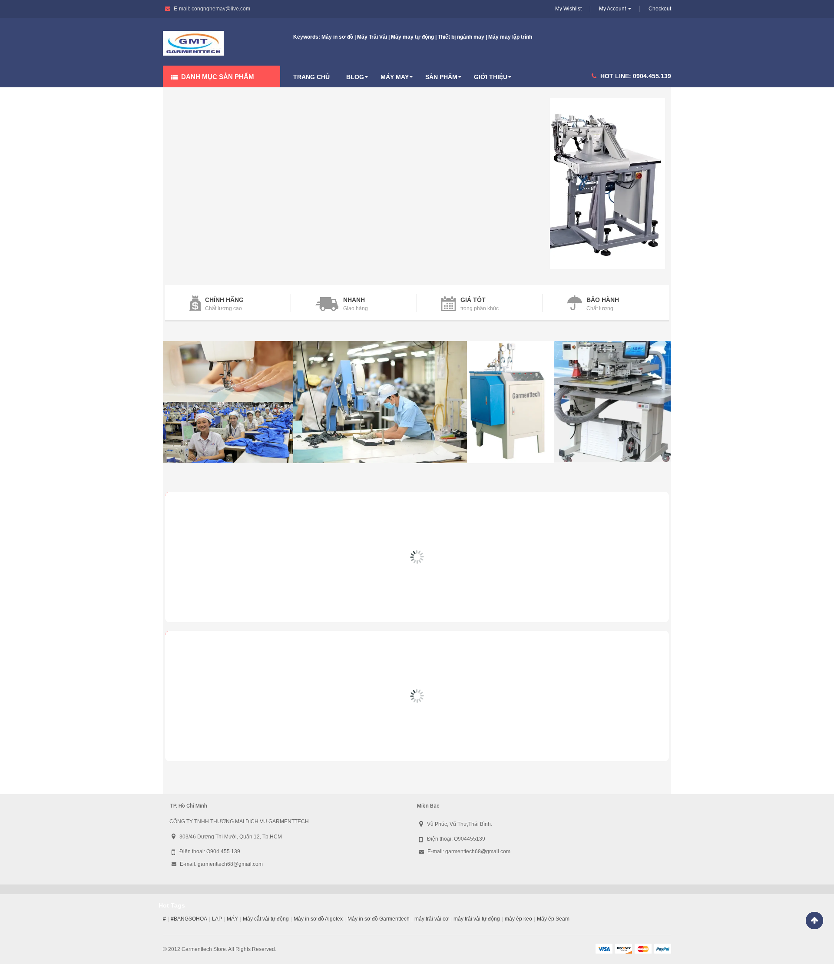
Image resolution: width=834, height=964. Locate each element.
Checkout (660, 9)
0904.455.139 (652, 76)
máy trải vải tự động (476, 919)
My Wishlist (568, 9)
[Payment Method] (603, 948)
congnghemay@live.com (221, 9)
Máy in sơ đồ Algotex (318, 919)
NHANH (354, 299)
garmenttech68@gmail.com (230, 864)
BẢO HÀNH (602, 299)
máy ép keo (518, 919)
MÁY (232, 919)
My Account (612, 9)
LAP (217, 919)
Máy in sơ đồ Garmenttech (379, 919)
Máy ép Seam (553, 919)
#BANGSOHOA (189, 919)
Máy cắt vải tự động (266, 919)
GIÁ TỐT (473, 299)
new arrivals (215, 504)
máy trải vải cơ (431, 919)
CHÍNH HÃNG (224, 299)
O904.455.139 (223, 851)
